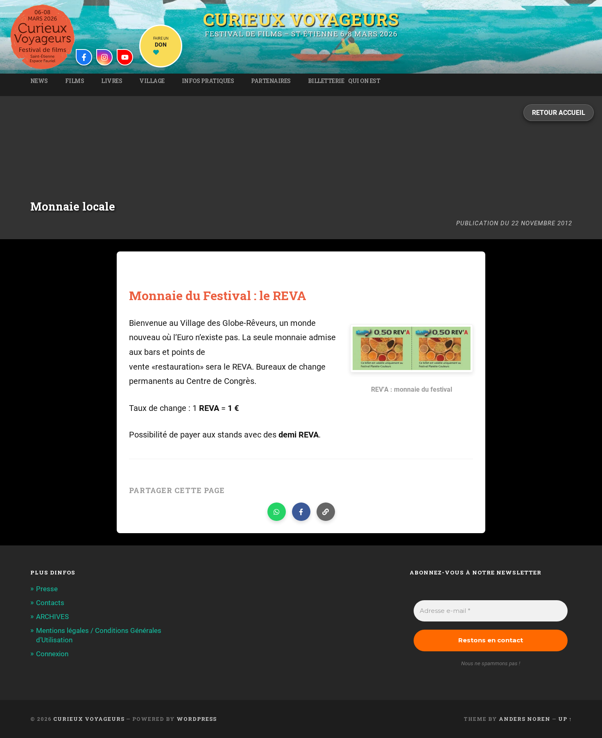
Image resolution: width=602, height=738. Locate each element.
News (39, 81)
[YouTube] (125, 57)
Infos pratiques (208, 81)
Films (74, 81)
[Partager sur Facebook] (301, 511)
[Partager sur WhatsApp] (276, 511)
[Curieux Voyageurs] (42, 37)
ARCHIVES (52, 616)
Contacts (50, 603)
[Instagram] (104, 57)
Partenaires (271, 81)
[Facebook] (84, 57)
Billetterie (326, 81)
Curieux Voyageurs (301, 19)
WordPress (197, 719)
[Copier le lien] (326, 511)
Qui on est (364, 81)
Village (152, 81)
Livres (111, 81)
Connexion (52, 654)
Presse (47, 589)
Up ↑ (565, 719)
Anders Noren (524, 719)
